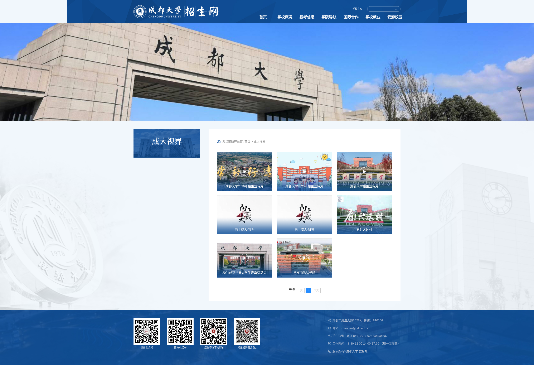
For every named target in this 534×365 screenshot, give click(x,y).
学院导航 (328, 17)
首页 (263, 17)
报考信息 (307, 17)
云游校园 (394, 17)
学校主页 (358, 9)
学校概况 (284, 17)
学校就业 (372, 17)
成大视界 (259, 141)
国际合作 (351, 17)
